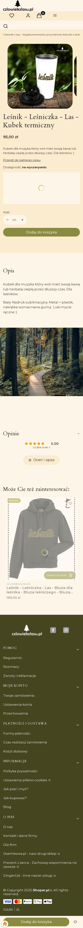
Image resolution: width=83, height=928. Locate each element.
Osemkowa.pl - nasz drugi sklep (30, 854)
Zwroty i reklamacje (19, 676)
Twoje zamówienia (18, 695)
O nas (8, 827)
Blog (7, 807)
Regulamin (12, 658)
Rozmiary (11, 667)
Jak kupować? (15, 798)
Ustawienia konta (17, 704)
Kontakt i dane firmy (20, 836)
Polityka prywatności (20, 771)
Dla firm (10, 845)
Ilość (6, 212)
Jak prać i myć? (15, 789)
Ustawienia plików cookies (25, 780)
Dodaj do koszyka (41, 232)
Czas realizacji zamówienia (25, 742)
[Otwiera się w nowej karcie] (53, 630)
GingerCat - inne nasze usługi (28, 875)
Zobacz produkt (57, 575)
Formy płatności (16, 733)
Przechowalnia (15, 713)
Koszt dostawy (15, 751)
